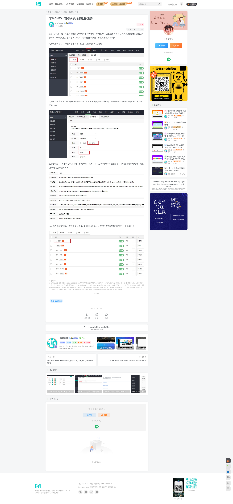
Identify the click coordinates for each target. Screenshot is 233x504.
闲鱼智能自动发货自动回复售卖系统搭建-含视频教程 (175, 112)
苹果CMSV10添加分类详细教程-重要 (71, 18)
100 (81, 342)
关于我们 (90, 483)
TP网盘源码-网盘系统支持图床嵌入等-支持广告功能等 (174, 158)
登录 (170, 4)
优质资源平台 (103, 487)
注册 (175, 4)
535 (69, 342)
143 (63, 342)
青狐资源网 (59, 23)
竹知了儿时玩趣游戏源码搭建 (175, 123)
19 (75, 342)
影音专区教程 (67, 12)
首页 (49, 12)
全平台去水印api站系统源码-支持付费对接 (174, 169)
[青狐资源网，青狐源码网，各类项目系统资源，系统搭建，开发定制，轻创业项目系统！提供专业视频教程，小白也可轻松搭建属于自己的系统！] (38, 486)
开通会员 (193, 4)
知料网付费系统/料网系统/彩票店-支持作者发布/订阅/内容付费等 (174, 147)
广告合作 (81, 483)
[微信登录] (97, 426)
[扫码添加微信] (228, 477)
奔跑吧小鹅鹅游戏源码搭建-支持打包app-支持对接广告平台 (175, 136)
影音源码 (57, 12)
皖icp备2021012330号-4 (103, 483)
